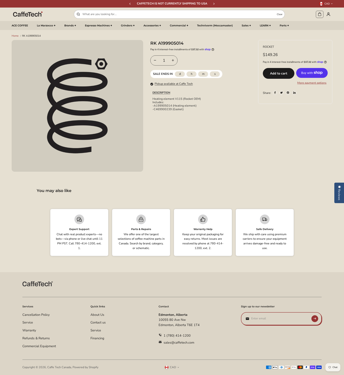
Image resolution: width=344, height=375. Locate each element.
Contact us (98, 322)
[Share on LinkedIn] (294, 92)
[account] (328, 14)
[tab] (161, 92)
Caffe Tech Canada (59, 367)
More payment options (311, 83)
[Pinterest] (288, 92)
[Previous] (130, 4)
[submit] (314, 318)
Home (15, 36)
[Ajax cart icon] (319, 14)
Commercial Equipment (39, 346)
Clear (280, 14)
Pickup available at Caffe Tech (174, 84)
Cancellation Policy (36, 315)
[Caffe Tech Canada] (28, 14)
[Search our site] (78, 14)
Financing (97, 338)
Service (27, 322)
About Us (97, 315)
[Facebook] (275, 92)
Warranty (29, 330)
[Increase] (172, 60)
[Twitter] (281, 92)
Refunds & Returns (36, 338)
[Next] (213, 4)
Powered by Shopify (85, 367)
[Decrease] (154, 60)
